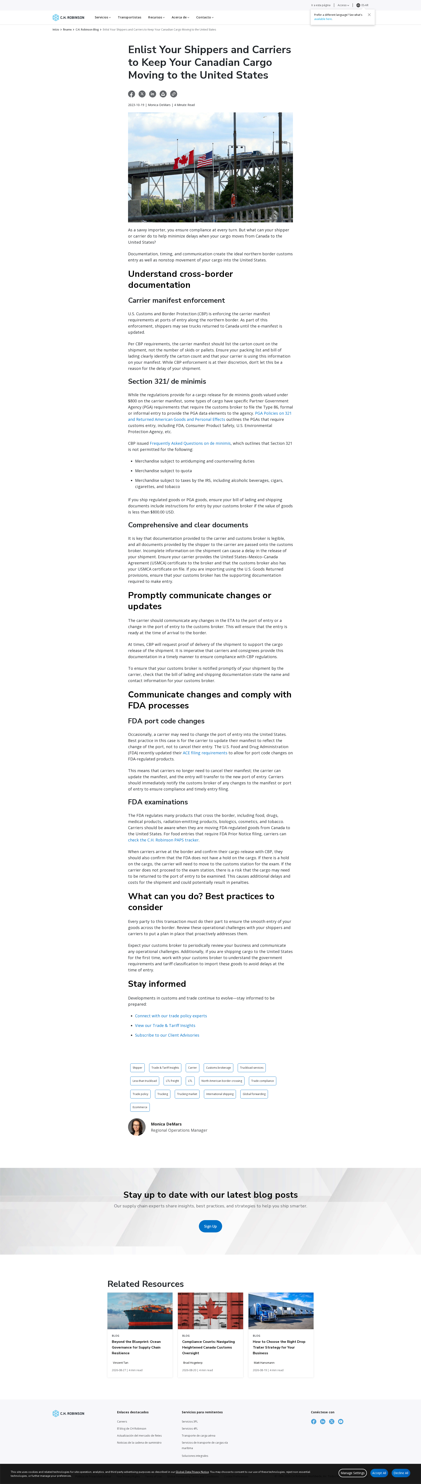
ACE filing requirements (205, 752)
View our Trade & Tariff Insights (165, 1025)
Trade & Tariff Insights (165, 1068)
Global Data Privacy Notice (192, 1472)
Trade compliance (262, 1081)
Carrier (192, 1068)
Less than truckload (145, 1081)
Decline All (401, 1473)
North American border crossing (222, 1081)
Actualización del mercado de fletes (139, 1435)
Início (56, 29)
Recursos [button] (155, 17)
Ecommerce (140, 1107)
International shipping (220, 1094)
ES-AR (365, 5)
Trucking (162, 1094)
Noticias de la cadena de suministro (139, 1442)
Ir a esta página (320, 5)
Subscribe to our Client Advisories (167, 1035)
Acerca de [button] (179, 17)
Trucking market (187, 1094)
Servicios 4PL (190, 1428)
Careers (122, 1421)
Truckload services (251, 1068)
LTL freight (172, 1081)
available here (323, 19)
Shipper (137, 1068)
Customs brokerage (218, 1068)
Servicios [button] (102, 17)
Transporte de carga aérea (198, 1435)
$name (67, 29)
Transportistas (129, 17)
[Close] (369, 15)
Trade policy (140, 1094)
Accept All (379, 1473)
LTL (190, 1081)
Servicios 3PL (190, 1421)
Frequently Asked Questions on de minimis (190, 443)
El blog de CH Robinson (131, 1428)
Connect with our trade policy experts (171, 1015)
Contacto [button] (204, 17)
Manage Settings (353, 1473)
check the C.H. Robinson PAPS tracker (163, 840)
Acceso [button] (342, 5)
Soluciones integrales (195, 1456)
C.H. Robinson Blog (87, 29)
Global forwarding (254, 1094)
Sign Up (210, 1226)
